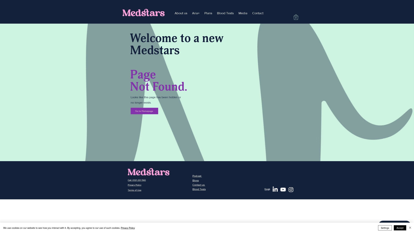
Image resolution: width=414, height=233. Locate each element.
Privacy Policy (128, 227)
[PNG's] (267, 189)
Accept (400, 227)
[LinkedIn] (275, 189)
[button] (196, 13)
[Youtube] (283, 189)
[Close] (410, 227)
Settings (385, 227)
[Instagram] (291, 189)
